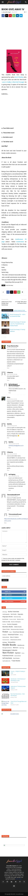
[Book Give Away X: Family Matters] (5, 331)
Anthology (4, 611)
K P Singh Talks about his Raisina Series (20, 302)
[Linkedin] (17, 15)
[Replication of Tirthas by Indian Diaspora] (5, 688)
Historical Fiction (13, 634)
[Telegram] (21, 15)
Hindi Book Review (18, 632)
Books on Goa (20, 619)
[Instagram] (7, 881)
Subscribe (23, 601)
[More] (22, 292)
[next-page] (5, 337)
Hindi (10, 632)
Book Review (5, 619)
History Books (5, 637)
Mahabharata (20, 645)
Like (24, 591)
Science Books (17, 655)
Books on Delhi (12, 619)
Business (4, 624)
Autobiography (6, 614)
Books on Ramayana (16, 621)
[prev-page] (3, 337)
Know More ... (19, 879)
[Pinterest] (10, 15)
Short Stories (16, 658)
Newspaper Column (9, 650)
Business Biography (12, 624)
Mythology (21, 647)
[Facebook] (3, 15)
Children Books (18, 627)
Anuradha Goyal (7, 12)
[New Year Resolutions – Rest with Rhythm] (5, 696)
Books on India (6, 621)
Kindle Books (9, 645)
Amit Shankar (19, 77)
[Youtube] (14, 886)
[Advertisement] (14, 33)
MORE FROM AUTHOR (19, 310)
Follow (23, 594)
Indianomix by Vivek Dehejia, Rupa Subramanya (7, 303)
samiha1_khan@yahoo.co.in (16, 445)
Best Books (14, 614)
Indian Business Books (15, 639)
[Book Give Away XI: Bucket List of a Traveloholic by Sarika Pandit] (5, 324)
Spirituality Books (6, 661)
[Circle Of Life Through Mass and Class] (5, 703)
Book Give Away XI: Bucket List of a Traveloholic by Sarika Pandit (18, 323)
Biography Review (7, 617)
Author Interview (13, 611)
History (21, 634)
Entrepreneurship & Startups (17, 629)
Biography (20, 614)
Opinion (18, 653)
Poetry (23, 653)
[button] (2, 2)
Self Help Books (7, 658)
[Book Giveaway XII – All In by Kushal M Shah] (5, 316)
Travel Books (15, 661)
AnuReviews (20, 241)
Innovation (11, 642)
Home (3, 5)
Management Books (7, 647)
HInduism (4, 634)
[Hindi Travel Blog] (14, 847)
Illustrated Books (5, 639)
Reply (8, 368)
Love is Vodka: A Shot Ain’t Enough (13, 82)
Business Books (7, 627)
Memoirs (15, 647)
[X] (6, 15)
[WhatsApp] (13, 15)
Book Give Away (9, 285)
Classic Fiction (6, 629)
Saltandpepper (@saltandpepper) (14, 385)
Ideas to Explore (14, 637)
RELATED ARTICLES (7, 310)
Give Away (8, 5)
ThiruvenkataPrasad (13, 494)
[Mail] (15, 881)
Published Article (7, 655)
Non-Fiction (8, 652)
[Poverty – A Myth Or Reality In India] (5, 673)
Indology (4, 642)
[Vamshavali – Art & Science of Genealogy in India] (5, 681)
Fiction (5, 632)
